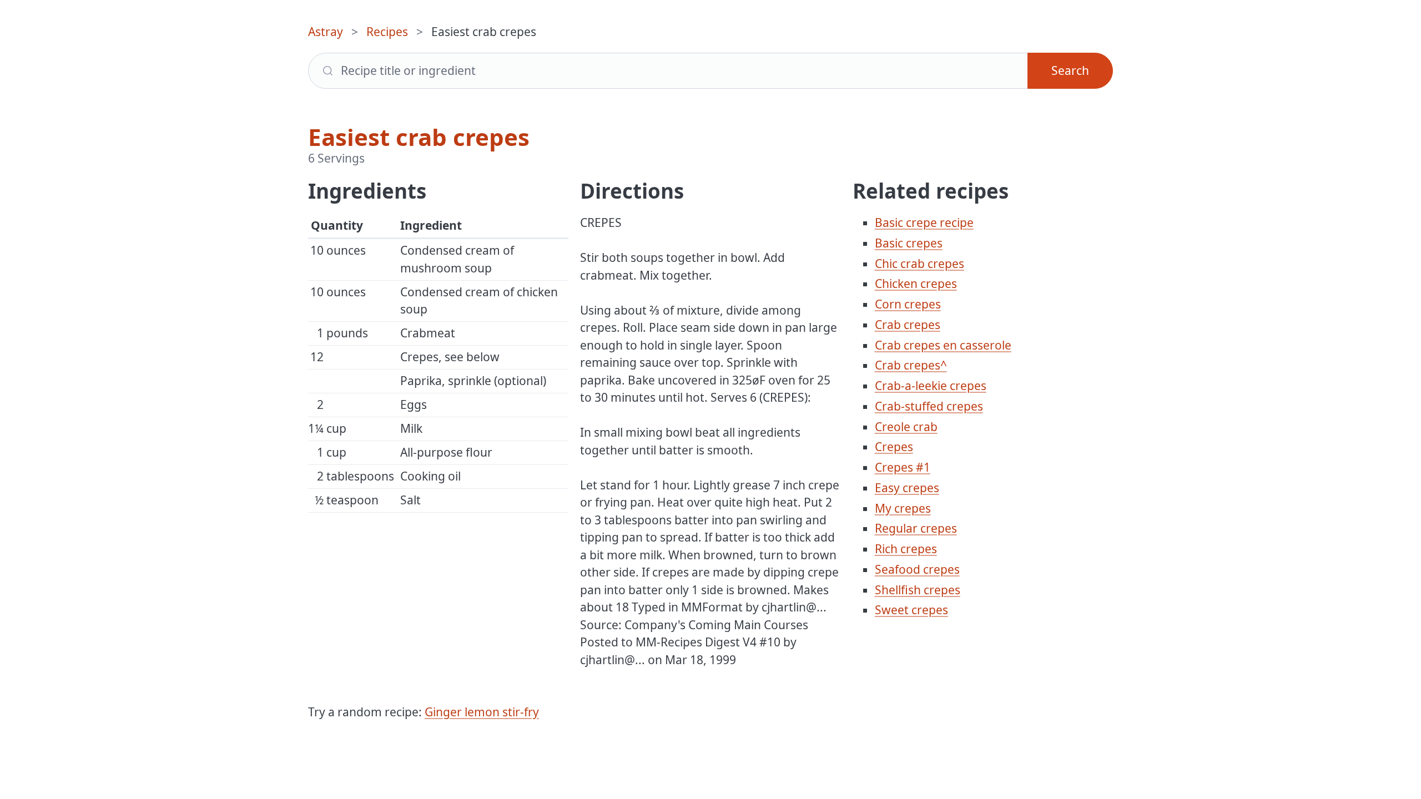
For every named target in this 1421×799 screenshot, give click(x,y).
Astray (325, 31)
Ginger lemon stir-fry (482, 712)
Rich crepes (906, 549)
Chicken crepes (916, 283)
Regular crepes (916, 528)
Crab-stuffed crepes (929, 406)
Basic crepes (909, 243)
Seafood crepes (917, 569)
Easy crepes (907, 487)
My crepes (903, 508)
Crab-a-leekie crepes (930, 385)
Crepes (894, 446)
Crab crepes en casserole (943, 345)
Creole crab (906, 426)
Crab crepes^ (911, 365)
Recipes (387, 31)
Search (1070, 70)
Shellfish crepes (917, 590)
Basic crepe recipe (924, 222)
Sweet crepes (911, 610)
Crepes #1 (902, 467)
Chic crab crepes (919, 263)
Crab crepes (907, 324)
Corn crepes (908, 304)
